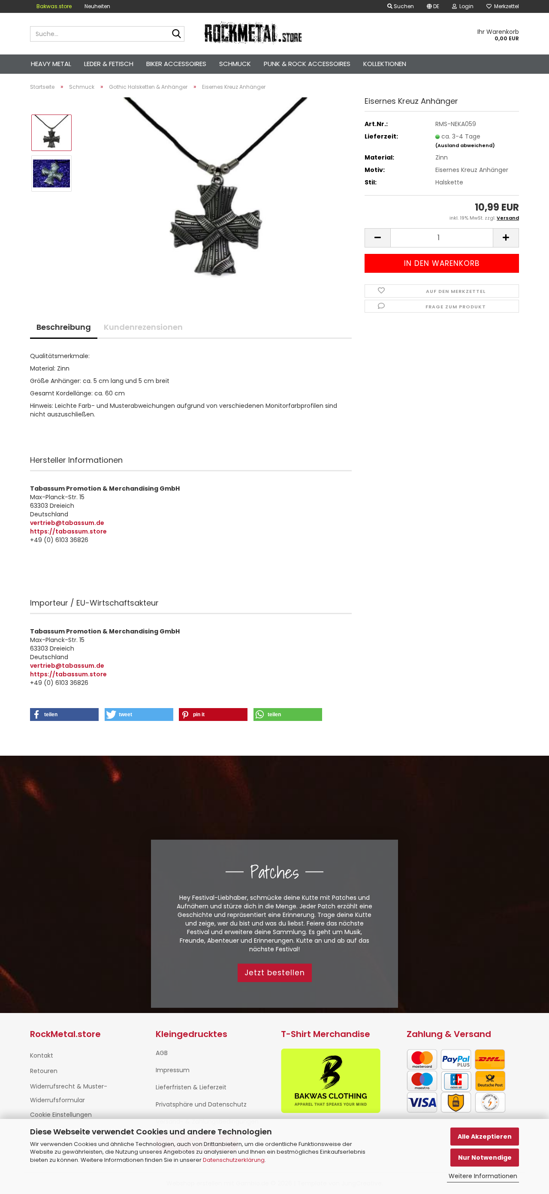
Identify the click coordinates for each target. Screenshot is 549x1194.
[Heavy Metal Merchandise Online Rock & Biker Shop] (253, 33)
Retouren (43, 1071)
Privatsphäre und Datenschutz (201, 1104)
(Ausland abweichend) (465, 145)
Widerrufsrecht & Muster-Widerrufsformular (68, 1093)
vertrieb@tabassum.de (67, 523)
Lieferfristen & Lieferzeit (191, 1087)
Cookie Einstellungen (61, 1114)
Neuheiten (97, 6)
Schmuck (235, 63)
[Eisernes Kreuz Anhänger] (215, 193)
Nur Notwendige (485, 1157)
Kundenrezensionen (143, 327)
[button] (433, 6)
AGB (162, 1053)
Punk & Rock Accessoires (307, 63)
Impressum (173, 1070)
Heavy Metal (51, 63)
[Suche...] (176, 34)
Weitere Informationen (483, 1176)
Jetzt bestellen (274, 973)
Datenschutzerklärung (234, 1160)
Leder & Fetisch (108, 63)
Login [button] (465, 6)
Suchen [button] (403, 6)
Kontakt (41, 1055)
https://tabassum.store (68, 531)
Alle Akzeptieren (485, 1136)
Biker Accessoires (176, 63)
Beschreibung (63, 327)
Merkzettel (505, 6)
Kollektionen (384, 63)
